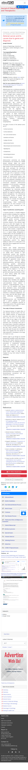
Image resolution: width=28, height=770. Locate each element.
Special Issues (9, 533)
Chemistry (5, 690)
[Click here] (14, 565)
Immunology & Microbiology (10, 703)
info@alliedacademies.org (11, 745)
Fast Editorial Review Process (13, 505)
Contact (3, 727)
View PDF (9, 479)
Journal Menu (6, 490)
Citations (7, 512)
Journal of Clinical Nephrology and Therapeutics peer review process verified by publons (13, 574)
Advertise (7, 544)
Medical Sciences (7, 706)
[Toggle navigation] (25, 2)
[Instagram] (19, 752)
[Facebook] (8, 752)
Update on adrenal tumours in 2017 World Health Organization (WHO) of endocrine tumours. (15, 411)
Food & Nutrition (7, 696)
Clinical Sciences (7, 694)
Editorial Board (9, 497)
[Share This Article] (4, 487)
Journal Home (6, 493)
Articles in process (10, 529)
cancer (19, 77)
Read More (6, 634)
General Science (7, 699)
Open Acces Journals (6, 720)
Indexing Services (10, 540)
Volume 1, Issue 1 (7, 647)
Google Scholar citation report (9, 551)
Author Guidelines (10, 501)
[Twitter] (12, 752)
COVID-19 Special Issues (11, 548)
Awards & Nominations (14, 476)
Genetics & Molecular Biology (10, 701)
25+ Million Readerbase (14, 472)
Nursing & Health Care (8, 710)
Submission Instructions (7, 723)
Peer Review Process (10, 516)
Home (2, 718)
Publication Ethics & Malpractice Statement (12, 520)
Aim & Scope (8, 508)
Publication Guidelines (6, 725)
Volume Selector (9, 536)
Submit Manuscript (10, 525)
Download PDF (18, 479)
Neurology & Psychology (9, 708)
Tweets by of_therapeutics (7, 683)
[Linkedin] (15, 752)
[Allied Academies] (7, 3)
